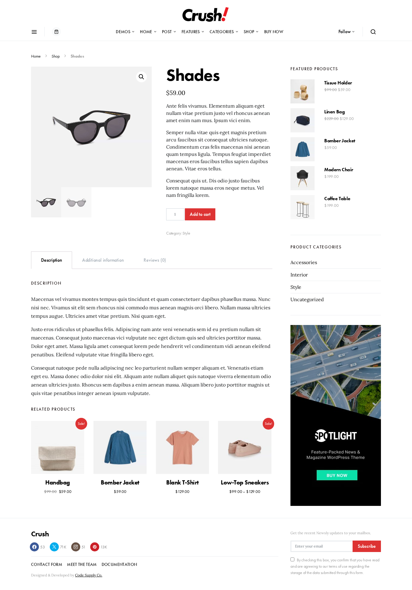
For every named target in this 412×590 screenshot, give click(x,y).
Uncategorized (307, 299)
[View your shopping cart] (56, 31)
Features (191, 31)
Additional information (103, 260)
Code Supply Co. (88, 575)
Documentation (119, 564)
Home (146, 31)
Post (167, 31)
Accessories (303, 262)
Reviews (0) (155, 260)
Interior (299, 275)
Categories (222, 31)
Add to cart (200, 214)
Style (186, 233)
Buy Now (273, 31)
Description (51, 260)
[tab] (51, 260)
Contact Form (46, 564)
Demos (123, 31)
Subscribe (367, 546)
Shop (249, 31)
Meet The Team (82, 564)
